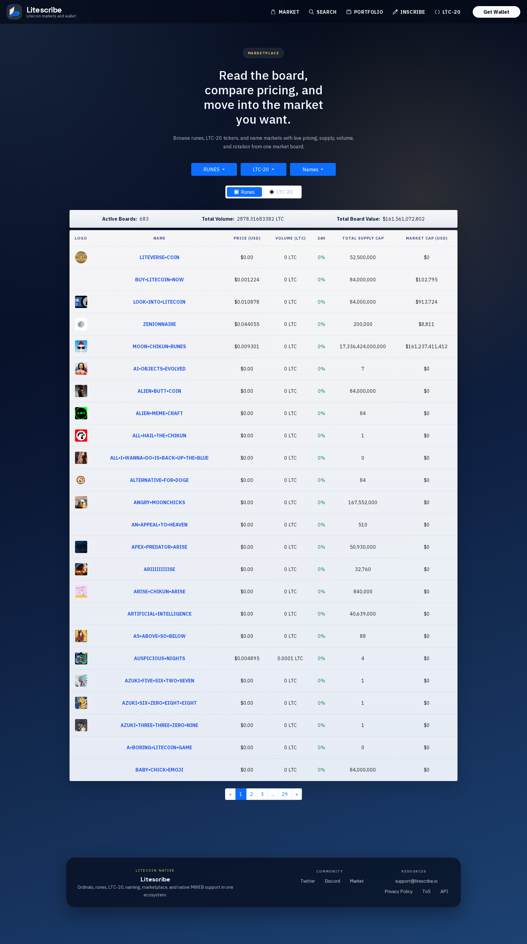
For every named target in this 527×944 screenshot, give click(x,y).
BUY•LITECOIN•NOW (159, 280)
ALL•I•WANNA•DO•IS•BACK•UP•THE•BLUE (159, 458)
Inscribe (412, 12)
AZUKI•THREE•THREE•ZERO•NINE (159, 725)
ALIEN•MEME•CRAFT (159, 413)
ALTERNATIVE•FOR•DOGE (159, 480)
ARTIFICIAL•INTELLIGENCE (159, 614)
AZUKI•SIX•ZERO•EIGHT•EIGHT (159, 703)
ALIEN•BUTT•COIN (159, 391)
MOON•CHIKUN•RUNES (159, 346)
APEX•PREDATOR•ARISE (159, 547)
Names (311, 169)
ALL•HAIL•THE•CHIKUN (159, 435)
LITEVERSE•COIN (159, 257)
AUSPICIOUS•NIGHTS (159, 658)
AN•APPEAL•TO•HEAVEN (159, 525)
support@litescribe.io (416, 881)
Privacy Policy (399, 891)
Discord (332, 881)
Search (325, 12)
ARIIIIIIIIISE (159, 569)
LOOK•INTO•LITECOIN (159, 302)
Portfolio (368, 12)
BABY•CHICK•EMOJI (159, 770)
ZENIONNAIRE (159, 324)
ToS (426, 891)
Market (288, 12)
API (444, 891)
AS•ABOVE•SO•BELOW (159, 636)
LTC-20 (450, 12)
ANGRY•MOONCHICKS (159, 502)
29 (285, 794)
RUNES (212, 169)
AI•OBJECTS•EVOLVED (159, 369)
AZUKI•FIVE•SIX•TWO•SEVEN (159, 681)
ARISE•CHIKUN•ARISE (159, 591)
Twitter (307, 881)
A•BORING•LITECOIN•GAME (159, 747)
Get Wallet (496, 12)
